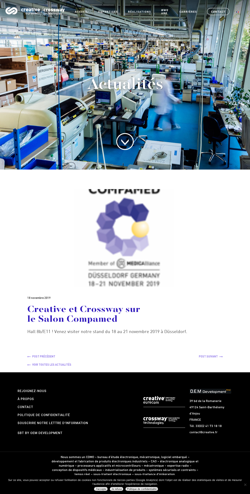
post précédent (43, 356)
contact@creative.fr (203, 432)
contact (25, 407)
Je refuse (116, 489)
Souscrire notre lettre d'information (53, 423)
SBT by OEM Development (40, 433)
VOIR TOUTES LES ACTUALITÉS (51, 364)
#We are (164, 11)
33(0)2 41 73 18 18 (209, 426)
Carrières (188, 11)
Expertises (108, 11)
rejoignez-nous (32, 391)
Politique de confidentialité (44, 415)
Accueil (81, 11)
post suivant (208, 356)
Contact (218, 11)
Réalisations (139, 11)
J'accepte (101, 489)
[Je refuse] (245, 485)
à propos (26, 399)
